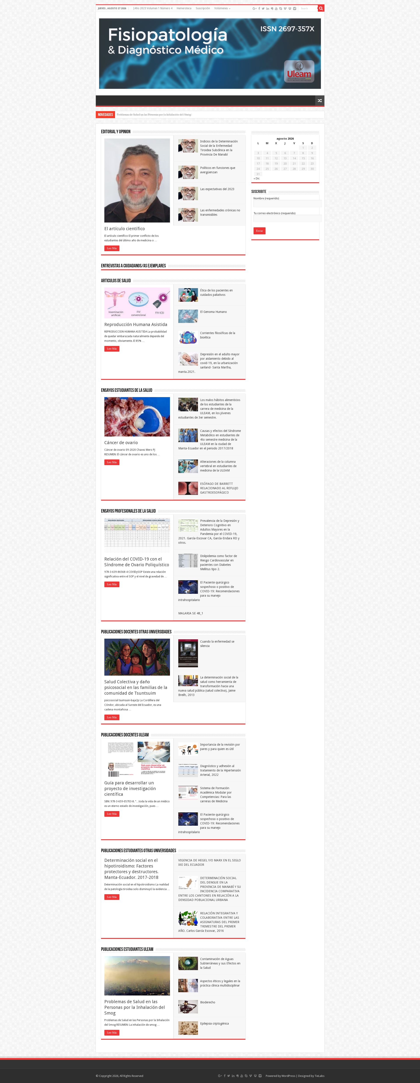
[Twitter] (263, 8)
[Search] (321, 8)
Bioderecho (207, 1002)
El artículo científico (124, 228)
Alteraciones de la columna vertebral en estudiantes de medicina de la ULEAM (218, 466)
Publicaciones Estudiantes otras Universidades (138, 850)
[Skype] (280, 8)
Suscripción (203, 8)
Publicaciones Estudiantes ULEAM (127, 949)
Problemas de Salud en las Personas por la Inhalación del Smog (134, 1007)
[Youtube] (276, 8)
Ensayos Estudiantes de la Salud (126, 390)
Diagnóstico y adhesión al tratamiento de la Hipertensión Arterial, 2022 (220, 770)
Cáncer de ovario (121, 442)
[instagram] (295, 8)
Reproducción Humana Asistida (135, 324)
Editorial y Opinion (115, 132)
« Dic (257, 178)
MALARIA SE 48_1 (190, 613)
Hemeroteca (184, 8)
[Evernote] (272, 8)
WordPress (288, 1076)
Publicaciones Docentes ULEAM (125, 735)
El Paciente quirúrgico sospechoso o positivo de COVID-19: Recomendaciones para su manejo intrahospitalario (209, 591)
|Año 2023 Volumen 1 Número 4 (152, 8)
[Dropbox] (290, 8)
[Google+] (254, 8)
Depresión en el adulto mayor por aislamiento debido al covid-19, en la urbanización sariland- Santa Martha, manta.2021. (209, 362)
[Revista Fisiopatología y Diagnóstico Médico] (210, 52)
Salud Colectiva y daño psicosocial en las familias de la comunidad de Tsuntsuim (135, 687)
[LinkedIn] (268, 8)
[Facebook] (259, 8)
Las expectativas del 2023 (217, 189)
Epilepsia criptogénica (214, 1023)
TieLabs (319, 1076)
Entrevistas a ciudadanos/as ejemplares (133, 266)
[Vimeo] (285, 8)
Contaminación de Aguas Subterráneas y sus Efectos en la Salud (154, 114)
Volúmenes (221, 8)
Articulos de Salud (116, 281)
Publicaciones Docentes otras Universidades (136, 632)
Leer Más (112, 248)
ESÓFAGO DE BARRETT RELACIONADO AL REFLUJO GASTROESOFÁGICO (219, 488)
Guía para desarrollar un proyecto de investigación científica (130, 788)
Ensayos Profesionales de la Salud (128, 511)
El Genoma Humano (213, 312)
